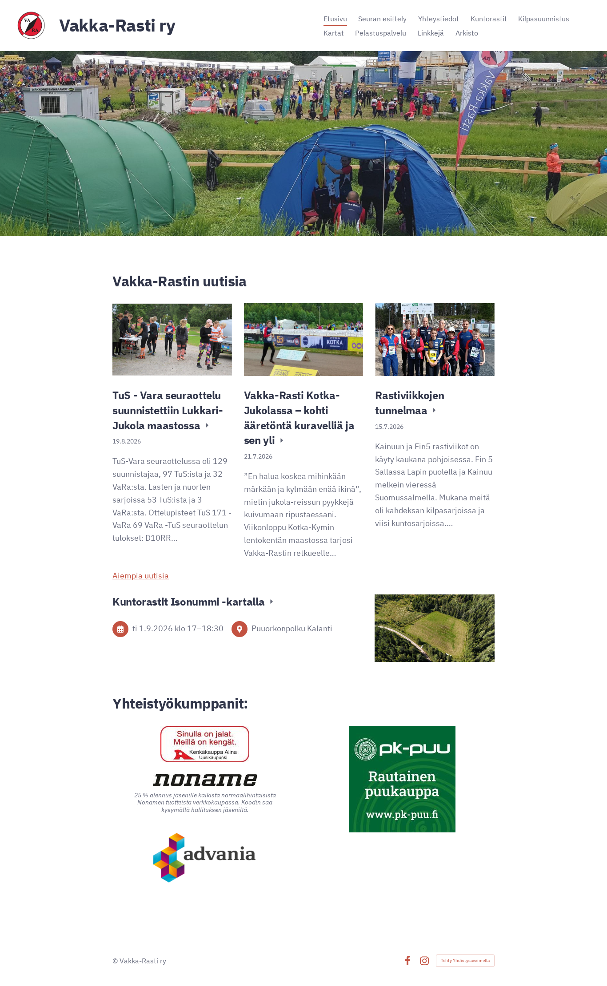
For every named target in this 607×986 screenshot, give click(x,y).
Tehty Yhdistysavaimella (465, 960)
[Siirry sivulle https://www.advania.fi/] (205, 859)
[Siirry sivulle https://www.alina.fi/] (204, 744)
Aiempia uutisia (140, 575)
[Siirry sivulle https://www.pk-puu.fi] (402, 779)
